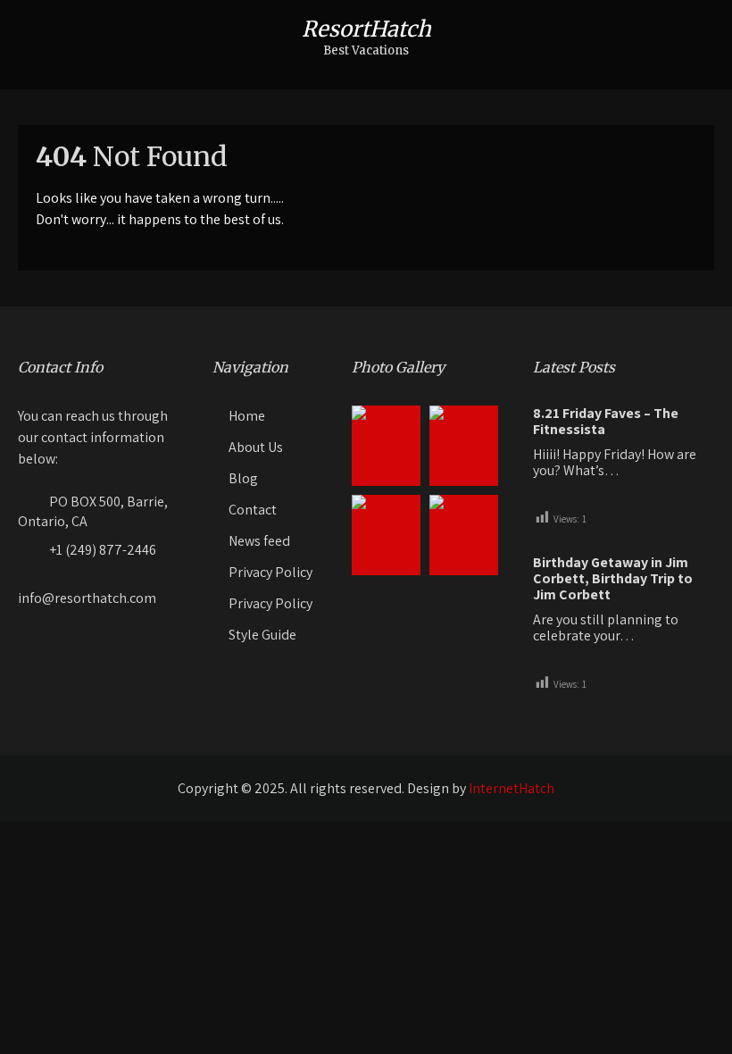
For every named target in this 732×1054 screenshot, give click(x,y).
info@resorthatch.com (87, 598)
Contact (253, 509)
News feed (259, 540)
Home (247, 415)
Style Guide (262, 634)
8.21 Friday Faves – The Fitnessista (605, 422)
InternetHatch (511, 788)
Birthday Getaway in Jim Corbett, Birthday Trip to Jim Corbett (613, 579)
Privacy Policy (270, 572)
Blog (243, 478)
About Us (256, 447)
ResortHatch (366, 29)
